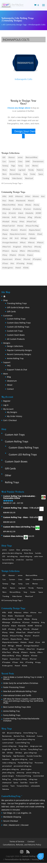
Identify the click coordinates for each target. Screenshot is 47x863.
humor (6, 230)
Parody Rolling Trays (25, 763)
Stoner (18, 259)
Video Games (17, 178)
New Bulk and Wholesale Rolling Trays (20, 691)
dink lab (6, 217)
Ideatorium (12, 381)
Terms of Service (17, 841)
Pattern (6, 251)
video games (8, 268)
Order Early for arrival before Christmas (20, 683)
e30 (14, 217)
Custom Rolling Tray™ (31, 856)
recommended (38, 776)
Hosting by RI (38, 859)
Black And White (9, 205)
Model (33, 238)
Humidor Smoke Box (34, 756)
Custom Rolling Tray (22, 743)
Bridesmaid (31, 736)
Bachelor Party (19, 736)
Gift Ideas (18, 753)
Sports (15, 782)
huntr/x (14, 230)
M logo (24, 238)
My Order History (14, 416)
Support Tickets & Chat (17, 370)
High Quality (6, 756)
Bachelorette (7, 736)
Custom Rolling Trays (16, 319)
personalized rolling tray (22, 766)
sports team (8, 259)
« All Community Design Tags (14, 24)
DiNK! (28, 161)
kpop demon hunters (18, 234)
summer (5, 786)
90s (5, 196)
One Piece (28, 247)
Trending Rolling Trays (17, 303)
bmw (21, 205)
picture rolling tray (33, 772)
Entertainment (38, 161)
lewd (40, 234)
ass (5, 200)
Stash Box (23, 782)
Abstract (11, 157)
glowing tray (26, 550)
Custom (40, 736)
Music (4, 170)
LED (3, 556)
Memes (35, 166)
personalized (7, 766)
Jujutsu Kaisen (35, 230)
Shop (5, 300)
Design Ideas (23, 746)
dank (21, 213)
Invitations (6, 759)
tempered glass (8, 563)
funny (20, 166)
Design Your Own (24, 131)
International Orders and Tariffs (17, 695)
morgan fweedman (10, 242)
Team (12, 786)
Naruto (31, 242)
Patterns (40, 170)
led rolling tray (12, 556)
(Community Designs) (11, 20)
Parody (31, 170)
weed (19, 268)
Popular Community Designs (19, 350)
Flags (13, 166)
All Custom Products (16, 339)
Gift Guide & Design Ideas (18, 307)
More (5, 374)
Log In (5, 405)
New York (7, 247)
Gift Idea (10, 753)
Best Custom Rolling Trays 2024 (17, 707)
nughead (17, 247)
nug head (21, 170)
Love (27, 166)
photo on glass (26, 769)
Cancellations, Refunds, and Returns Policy (22, 844)
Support (6, 362)
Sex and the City (8, 560)
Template (37, 259)
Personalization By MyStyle (17, 859)
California (17, 209)
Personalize (39, 763)
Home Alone (28, 553)
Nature (12, 170)
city (5, 213)
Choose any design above (18, 108)
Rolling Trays (12, 482)
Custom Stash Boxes (16, 335)
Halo (22, 221)
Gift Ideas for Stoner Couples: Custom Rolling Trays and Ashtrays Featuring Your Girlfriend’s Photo (23, 701)
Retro (4, 174)
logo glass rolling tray (19, 759)
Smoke (32, 174)
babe (12, 200)
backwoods (21, 200)
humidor (38, 553)
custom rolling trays (9, 746)
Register (6, 401)
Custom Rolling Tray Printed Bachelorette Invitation (21, 720)
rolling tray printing (20, 779)
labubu (32, 234)
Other (8, 475)
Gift (3, 753)
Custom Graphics (8, 739)
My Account (8, 409)
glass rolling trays (30, 753)
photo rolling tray (8, 772)
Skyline (13, 255)
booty (37, 205)
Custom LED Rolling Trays (18, 327)
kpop (5, 234)
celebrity (38, 209)
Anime (36, 196)
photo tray (20, 772)
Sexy (25, 174)
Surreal (27, 259)
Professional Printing (23, 776)
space (30, 255)
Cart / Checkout (10, 420)
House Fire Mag (32, 226)
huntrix (23, 230)
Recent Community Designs (19, 354)
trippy (30, 263)
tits (13, 263)
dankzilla (30, 213)
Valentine (5, 789)
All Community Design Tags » (12, 183)
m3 (17, 238)
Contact (10, 389)
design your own (36, 746)
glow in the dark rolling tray (12, 553)
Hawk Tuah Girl (9, 226)
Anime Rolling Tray (15, 358)
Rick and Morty (15, 174)
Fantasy (5, 166)
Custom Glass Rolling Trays (19, 323)
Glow (18, 550)
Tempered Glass (23, 786)
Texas (6, 263)
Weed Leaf (29, 178)
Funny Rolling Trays (11, 715)
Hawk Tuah (32, 221)
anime (20, 157)
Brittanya (7, 209)
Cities (20, 161)
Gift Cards (11, 311)
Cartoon (12, 161)
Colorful (13, 213)
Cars (4, 161)
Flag (30, 217)
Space (41, 174)
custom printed (7, 743)
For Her (15, 749)
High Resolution (19, 756)
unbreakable (35, 786)
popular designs (8, 776)
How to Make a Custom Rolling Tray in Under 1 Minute (23, 678)
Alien (28, 196)
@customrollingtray (14, 733)
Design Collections (15, 346)
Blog (9, 377)
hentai (21, 226)
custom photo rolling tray (26, 739)
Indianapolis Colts (37, 24)
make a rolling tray (9, 763)
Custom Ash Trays (15, 331)
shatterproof (6, 782)
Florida (38, 217)
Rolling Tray (6, 779)
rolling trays (33, 779)
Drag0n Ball (6, 749)
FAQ (9, 365)
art (43, 196)
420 (3, 157)
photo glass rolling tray (10, 769)
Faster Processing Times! (14, 687)
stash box (29, 560)
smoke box (20, 560)
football (6, 221)
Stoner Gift (33, 782)
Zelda (26, 268)
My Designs (12, 412)
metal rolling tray (26, 556)
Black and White (31, 157)
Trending (5, 178)
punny (15, 251)
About (9, 385)
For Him (23, 749)
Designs (6, 343)
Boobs (29, 205)
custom (11, 550)
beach (31, 200)
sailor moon (38, 556)
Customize (7, 316)
